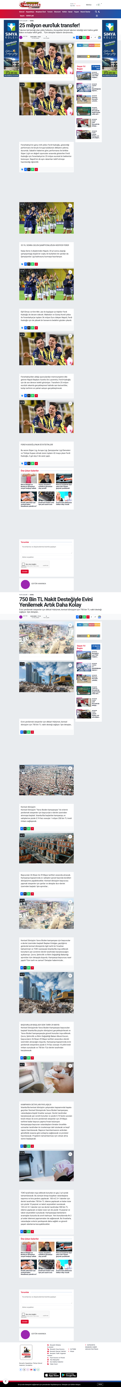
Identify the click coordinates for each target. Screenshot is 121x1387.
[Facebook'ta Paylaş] (77, 37)
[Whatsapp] (38, 1369)
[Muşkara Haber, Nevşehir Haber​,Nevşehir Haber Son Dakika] (29, 4)
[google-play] (69, 1375)
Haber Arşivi (54, 1364)
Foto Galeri (23, 21)
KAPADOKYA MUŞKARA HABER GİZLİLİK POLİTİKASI (91, 1347)
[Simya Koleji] (11, 48)
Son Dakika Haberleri (56, 1362)
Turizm (50, 12)
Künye (72, 1351)
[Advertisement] (53, 128)
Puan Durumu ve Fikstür (57, 1358)
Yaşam (76, 12)
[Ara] (96, 12)
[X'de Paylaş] (80, 37)
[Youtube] (31, 1369)
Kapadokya (30, 12)
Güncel (21, 12)
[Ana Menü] (96, 16)
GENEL (32, 21)
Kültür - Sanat (67, 12)
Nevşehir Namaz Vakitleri (58, 1351)
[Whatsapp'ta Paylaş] (84, 37)
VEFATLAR (30, 16)
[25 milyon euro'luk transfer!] (46, 58)
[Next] (34, 1369)
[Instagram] (27, 1369)
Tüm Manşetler (54, 1360)
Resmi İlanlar (85, 12)
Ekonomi (57, 12)
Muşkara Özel (41, 12)
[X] (24, 1369)
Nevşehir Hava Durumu (57, 1349)
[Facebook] (20, 1369)
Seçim (22, 16)
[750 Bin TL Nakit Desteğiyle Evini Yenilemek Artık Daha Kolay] (46, 638)
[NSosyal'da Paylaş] (74, 37)
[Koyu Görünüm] (98, 12)
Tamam (100, 1384)
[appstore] (52, 1375)
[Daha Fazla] (88, 37)
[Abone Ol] (99, 37)
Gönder (24, 571)
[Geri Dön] (6, 1381)
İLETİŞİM (73, 1349)
